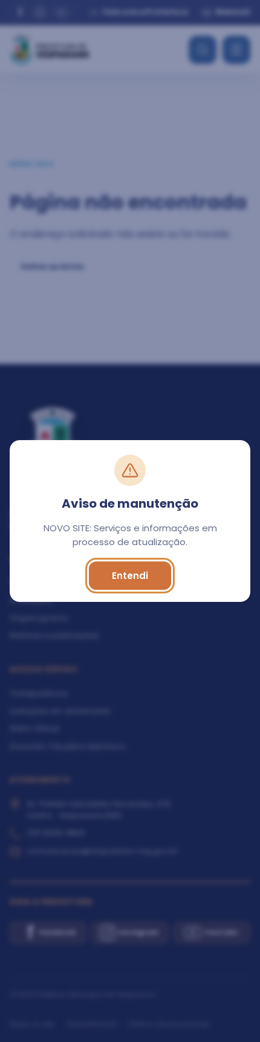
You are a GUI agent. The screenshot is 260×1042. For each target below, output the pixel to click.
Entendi (130, 575)
